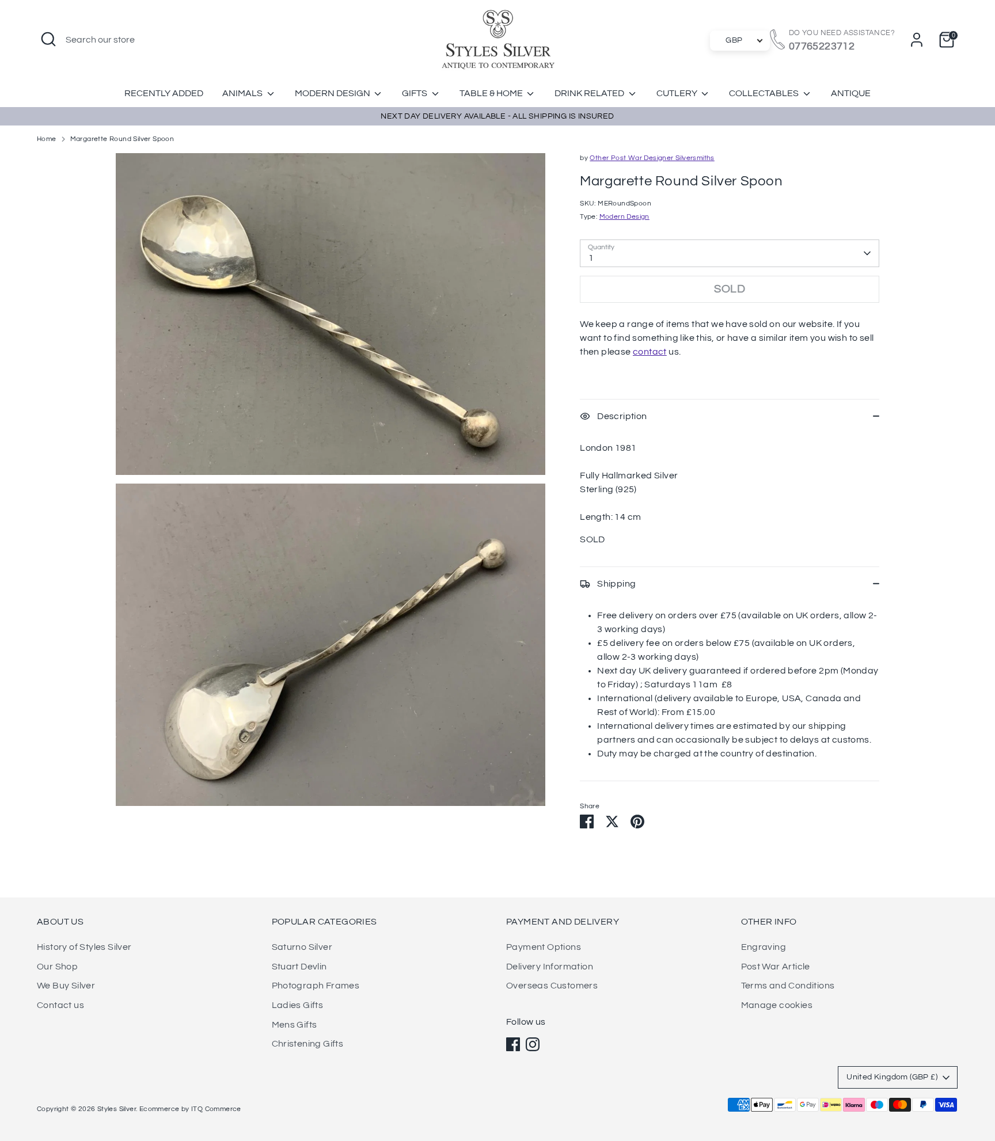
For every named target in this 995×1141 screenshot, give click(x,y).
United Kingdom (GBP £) (891, 1077)
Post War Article (775, 966)
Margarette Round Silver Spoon (122, 139)
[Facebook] (513, 1044)
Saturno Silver (302, 947)
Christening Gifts (308, 1043)
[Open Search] (48, 39)
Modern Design (333, 93)
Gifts (415, 93)
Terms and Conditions (788, 985)
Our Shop (57, 966)
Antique (851, 93)
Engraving (764, 947)
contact (650, 351)
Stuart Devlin (299, 966)
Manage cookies (777, 1005)
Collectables (764, 93)
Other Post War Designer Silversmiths (652, 158)
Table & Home (492, 93)
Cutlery (677, 93)
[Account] (916, 39)
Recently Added (163, 93)
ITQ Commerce (216, 1109)
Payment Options (543, 947)
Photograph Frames (316, 985)
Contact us (60, 1005)
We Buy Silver (66, 985)
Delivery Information (549, 966)
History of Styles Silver (84, 947)
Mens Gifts (294, 1024)
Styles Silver (116, 1109)
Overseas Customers (552, 985)
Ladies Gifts (298, 1005)
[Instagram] (533, 1044)
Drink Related (590, 93)
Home (46, 139)
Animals (243, 93)
